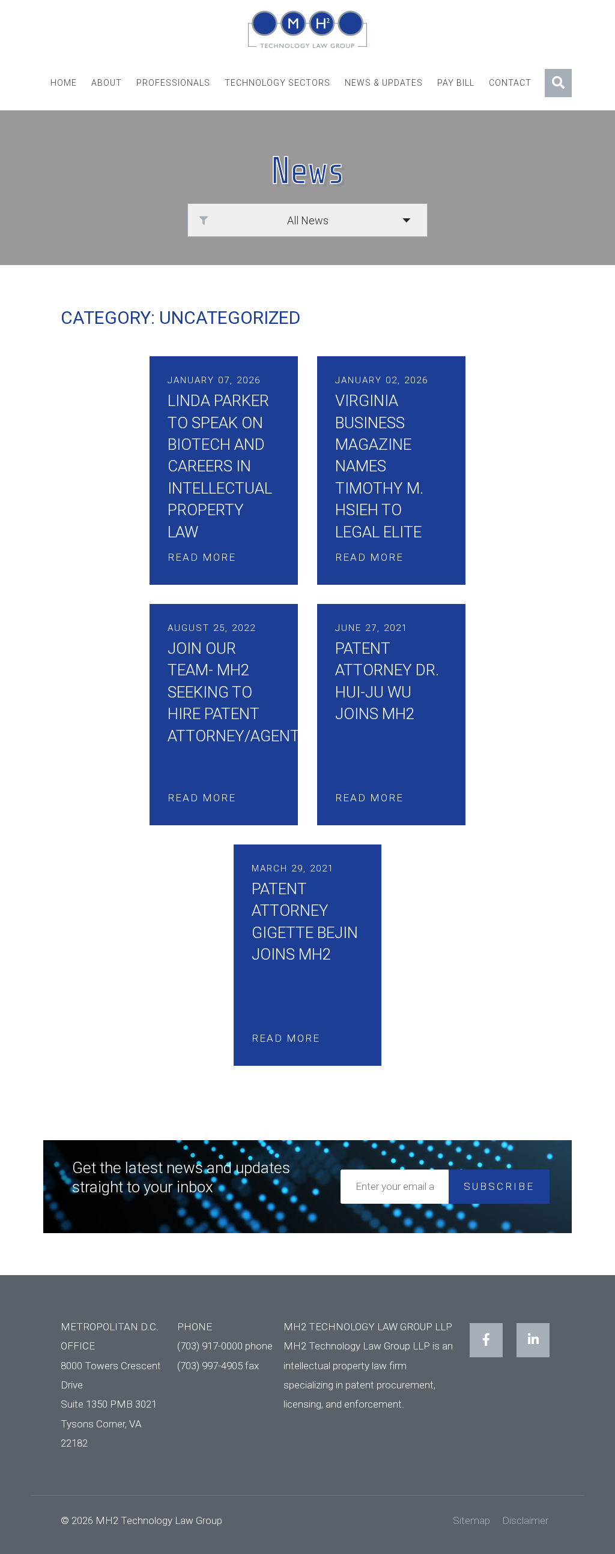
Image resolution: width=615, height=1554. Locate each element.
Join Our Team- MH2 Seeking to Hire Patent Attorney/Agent (234, 692)
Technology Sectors (277, 83)
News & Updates (384, 83)
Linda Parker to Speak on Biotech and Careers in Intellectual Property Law (220, 466)
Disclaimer (525, 1520)
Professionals (173, 83)
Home (63, 83)
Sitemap (471, 1520)
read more (202, 557)
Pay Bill (455, 83)
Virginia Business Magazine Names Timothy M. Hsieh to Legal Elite (379, 466)
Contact (510, 83)
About (106, 83)
